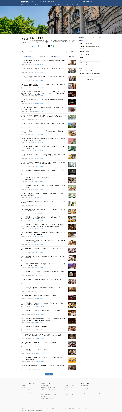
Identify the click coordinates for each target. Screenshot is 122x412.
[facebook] (51, 46)
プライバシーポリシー (31, 408)
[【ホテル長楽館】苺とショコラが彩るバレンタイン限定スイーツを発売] (48, 297)
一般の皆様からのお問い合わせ (82, 408)
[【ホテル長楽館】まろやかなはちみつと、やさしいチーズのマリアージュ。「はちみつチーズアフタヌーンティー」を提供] (48, 305)
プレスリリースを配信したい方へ (27, 392)
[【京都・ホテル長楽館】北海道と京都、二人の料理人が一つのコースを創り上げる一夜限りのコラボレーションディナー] (48, 86)
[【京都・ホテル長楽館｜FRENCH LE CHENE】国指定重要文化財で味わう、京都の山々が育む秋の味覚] (48, 109)
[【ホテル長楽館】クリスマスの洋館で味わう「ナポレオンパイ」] (48, 352)
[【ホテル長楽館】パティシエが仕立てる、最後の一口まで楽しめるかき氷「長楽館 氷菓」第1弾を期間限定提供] (48, 196)
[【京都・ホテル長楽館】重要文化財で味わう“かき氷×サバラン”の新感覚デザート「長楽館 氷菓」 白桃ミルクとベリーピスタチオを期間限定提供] (48, 164)
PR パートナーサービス (68, 392)
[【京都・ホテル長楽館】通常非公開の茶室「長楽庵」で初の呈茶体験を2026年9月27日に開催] (48, 102)
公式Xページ (83, 390)
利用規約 (46, 408)
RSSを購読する (72, 56)
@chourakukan (89, 70)
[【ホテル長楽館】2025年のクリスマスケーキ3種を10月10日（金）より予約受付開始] (48, 368)
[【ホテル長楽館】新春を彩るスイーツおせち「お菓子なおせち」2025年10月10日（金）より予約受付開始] (48, 360)
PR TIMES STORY (44, 385)
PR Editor (43, 396)
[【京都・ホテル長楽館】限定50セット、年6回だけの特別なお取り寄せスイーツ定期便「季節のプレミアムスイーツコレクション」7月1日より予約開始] (48, 156)
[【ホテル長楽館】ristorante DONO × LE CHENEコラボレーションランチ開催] (48, 313)
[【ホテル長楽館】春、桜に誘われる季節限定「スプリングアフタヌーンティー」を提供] (48, 282)
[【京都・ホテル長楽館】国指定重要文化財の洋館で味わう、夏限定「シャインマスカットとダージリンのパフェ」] (48, 149)
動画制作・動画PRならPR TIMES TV (48, 387)
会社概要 (23, 408)
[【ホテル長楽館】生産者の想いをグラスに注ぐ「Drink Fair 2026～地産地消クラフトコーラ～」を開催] (48, 188)
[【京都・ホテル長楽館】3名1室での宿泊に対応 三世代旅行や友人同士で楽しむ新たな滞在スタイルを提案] (48, 63)
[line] (54, 46)
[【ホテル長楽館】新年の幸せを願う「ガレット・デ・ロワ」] (48, 328)
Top (22, 4)
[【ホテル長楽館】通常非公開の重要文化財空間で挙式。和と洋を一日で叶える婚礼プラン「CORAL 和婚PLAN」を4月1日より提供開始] (48, 235)
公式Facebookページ (85, 385)
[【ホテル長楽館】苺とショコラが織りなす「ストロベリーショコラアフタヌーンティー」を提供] (48, 344)
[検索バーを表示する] (100, 2)
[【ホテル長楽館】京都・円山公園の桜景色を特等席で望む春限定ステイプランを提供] (48, 274)
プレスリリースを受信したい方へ (27, 389)
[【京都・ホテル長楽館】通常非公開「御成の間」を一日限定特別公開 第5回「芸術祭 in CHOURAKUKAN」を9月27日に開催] (48, 141)
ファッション (57, 4)
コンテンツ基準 (40, 408)
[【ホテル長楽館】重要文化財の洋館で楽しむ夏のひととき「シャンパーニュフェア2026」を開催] (48, 203)
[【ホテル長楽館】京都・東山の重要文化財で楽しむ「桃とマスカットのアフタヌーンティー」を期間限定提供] (48, 180)
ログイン (95, 2)
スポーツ (81, 4)
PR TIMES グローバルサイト (69, 394)
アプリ (38, 4)
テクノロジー (27, 4)
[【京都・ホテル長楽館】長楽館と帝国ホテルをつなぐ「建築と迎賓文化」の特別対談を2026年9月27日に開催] (48, 78)
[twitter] (49, 46)
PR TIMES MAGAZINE (45, 392)
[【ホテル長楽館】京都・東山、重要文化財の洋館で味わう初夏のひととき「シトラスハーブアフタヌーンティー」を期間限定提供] (48, 219)
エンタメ (43, 4)
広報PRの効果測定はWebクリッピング (48, 394)
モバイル (34, 4)
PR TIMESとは (24, 385)
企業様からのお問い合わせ (69, 408)
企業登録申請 (89, 2)
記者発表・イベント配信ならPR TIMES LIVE (49, 389)
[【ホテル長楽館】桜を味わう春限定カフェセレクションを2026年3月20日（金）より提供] (48, 250)
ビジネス (72, 4)
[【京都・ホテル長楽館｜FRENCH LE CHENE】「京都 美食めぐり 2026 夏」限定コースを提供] (48, 133)
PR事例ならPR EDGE (68, 387)
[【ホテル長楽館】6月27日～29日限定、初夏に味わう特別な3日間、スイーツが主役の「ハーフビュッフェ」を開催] (48, 242)
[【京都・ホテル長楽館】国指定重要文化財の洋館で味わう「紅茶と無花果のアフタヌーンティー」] (48, 125)
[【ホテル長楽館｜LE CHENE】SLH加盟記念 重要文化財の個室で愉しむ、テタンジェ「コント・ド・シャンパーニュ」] (48, 289)
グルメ (76, 4)
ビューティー (50, 4)
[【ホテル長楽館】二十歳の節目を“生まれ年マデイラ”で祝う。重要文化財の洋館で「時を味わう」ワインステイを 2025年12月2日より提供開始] (48, 321)
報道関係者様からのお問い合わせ (55, 408)
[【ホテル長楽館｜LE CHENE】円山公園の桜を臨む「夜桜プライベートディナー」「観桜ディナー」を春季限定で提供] (48, 266)
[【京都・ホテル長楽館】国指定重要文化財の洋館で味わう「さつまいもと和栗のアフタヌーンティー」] (48, 70)
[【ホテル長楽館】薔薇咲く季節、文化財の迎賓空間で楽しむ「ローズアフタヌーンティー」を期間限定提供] (48, 258)
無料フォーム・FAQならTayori (69, 385)
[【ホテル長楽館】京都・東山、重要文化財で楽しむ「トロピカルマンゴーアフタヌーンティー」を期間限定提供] (48, 211)
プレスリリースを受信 (80, 2)
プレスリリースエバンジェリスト (70, 389)
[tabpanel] (48, 216)
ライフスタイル (64, 4)
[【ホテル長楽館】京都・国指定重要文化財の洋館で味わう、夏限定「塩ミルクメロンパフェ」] (48, 172)
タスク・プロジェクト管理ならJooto (48, 398)
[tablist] (41, 56)
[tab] (28, 56)
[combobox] (71, 52)
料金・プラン (24, 387)
